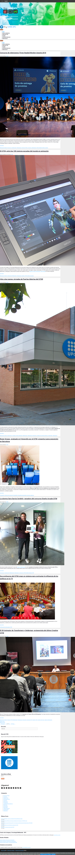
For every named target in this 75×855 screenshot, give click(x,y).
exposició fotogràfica (13, 495)
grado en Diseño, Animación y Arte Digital (37, 271)
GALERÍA (3, 35)
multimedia (50, 435)
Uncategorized (5, 809)
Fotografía (2, 495)
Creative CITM (10, 719)
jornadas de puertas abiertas (42, 435)
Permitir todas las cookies (46, 854)
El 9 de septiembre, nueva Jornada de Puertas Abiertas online (11, 818)
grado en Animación (48, 719)
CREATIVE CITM (5, 34)
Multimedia (14, 275)
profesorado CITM (8, 627)
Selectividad (5, 807)
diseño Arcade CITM (30, 572)
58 (9, 723)
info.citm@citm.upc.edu (26, 847)
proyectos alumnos (30, 495)
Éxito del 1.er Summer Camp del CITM (7, 827)
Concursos (9, 147)
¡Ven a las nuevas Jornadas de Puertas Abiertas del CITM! (21, 279)
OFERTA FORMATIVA (6, 33)
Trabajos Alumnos (6, 808)
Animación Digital (3, 147)
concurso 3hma (24, 147)
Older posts (2, 721)
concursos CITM (22, 572)
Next (13, 723)
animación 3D (29, 719)
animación (34, 435)
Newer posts (2, 722)
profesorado (5, 806)
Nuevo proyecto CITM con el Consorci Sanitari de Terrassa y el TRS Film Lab (14, 820)
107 (11, 723)
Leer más (2, 145)
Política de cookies (10, 850)
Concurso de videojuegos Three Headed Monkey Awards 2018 (23, 53)
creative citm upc (41, 719)
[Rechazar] (56, 854)
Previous (2, 723)
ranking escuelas (30, 275)
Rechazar (53, 854)
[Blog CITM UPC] (8, 28)
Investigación (5, 802)
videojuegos (55, 435)
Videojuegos (19, 147)
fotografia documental (22, 495)
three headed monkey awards (42, 147)
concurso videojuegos (32, 147)
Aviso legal (3, 850)
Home (3, 31)
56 (6, 723)
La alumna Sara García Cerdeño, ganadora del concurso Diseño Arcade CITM (28, 499)
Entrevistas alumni (6, 799)
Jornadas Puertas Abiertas (17, 435)
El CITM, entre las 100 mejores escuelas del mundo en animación (24, 151)
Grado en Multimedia (21, 567)
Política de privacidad (19, 850)
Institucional (14, 147)
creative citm (34, 719)
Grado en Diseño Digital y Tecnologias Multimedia (8, 842)
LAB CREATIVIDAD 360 (6, 37)
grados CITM (24, 275)
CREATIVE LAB (4, 38)
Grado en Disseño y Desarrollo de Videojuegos (8, 841)
